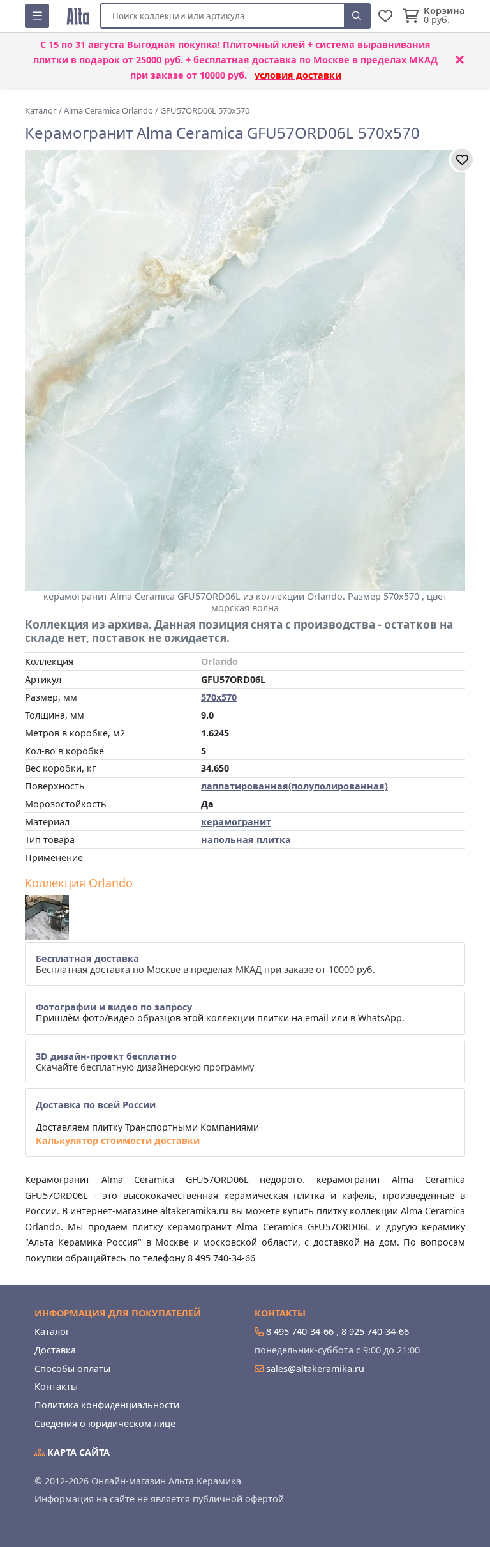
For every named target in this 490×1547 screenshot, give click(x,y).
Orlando (219, 661)
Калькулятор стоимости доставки (118, 1140)
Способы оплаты (72, 1368)
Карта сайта (77, 1452)
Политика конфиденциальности (106, 1405)
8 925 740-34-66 (375, 1331)
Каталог (52, 1331)
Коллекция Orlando (79, 883)
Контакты (56, 1386)
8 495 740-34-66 (300, 1331)
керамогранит (236, 822)
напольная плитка (246, 840)
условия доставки (298, 75)
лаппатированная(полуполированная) (294, 786)
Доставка (55, 1350)
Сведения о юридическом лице (104, 1423)
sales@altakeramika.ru (315, 1368)
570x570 (219, 697)
